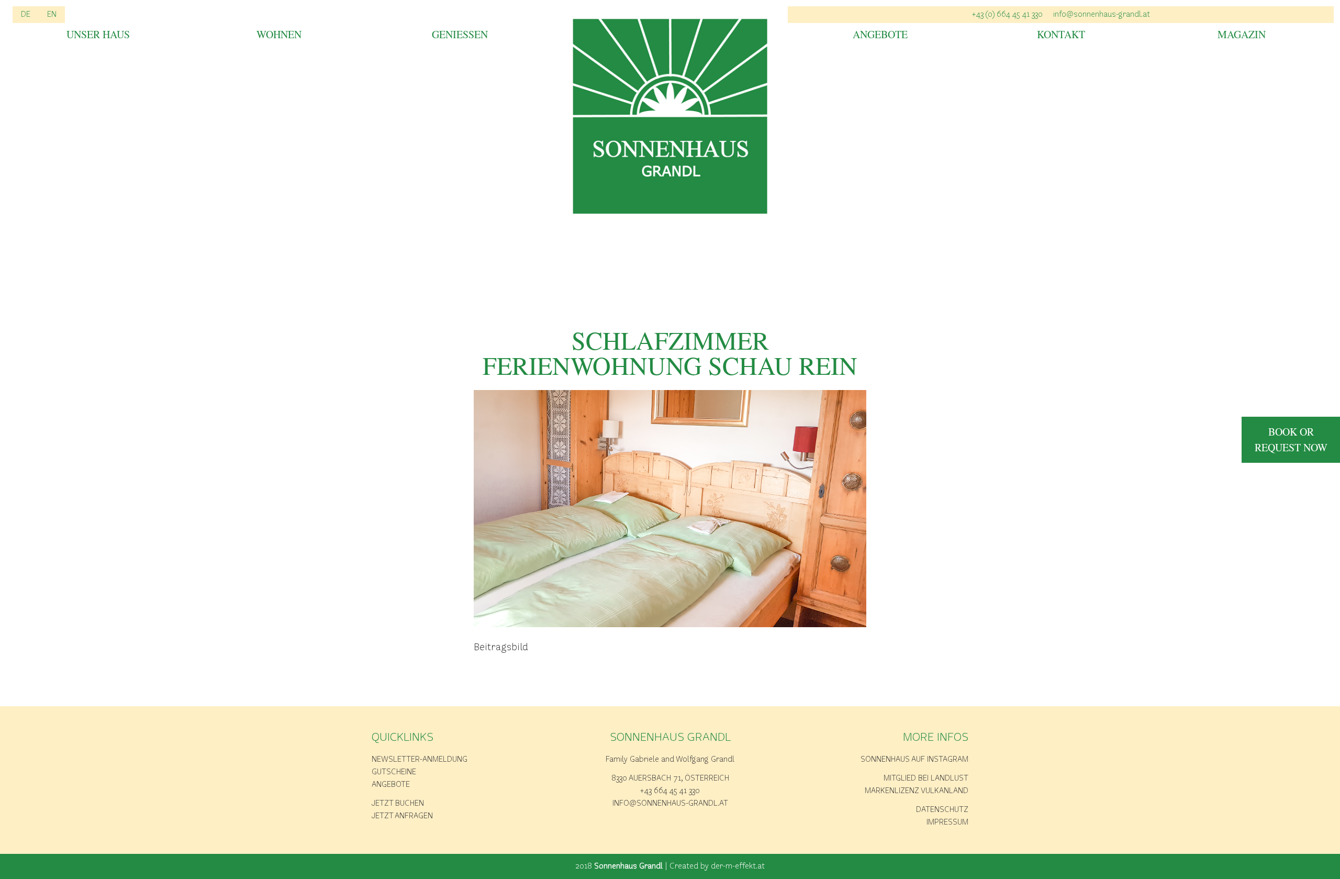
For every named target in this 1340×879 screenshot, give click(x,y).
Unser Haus (98, 35)
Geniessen (460, 35)
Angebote (880, 35)
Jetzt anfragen (402, 816)
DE (25, 14)
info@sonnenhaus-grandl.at (1101, 14)
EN (52, 14)
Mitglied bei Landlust (926, 778)
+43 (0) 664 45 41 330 (1007, 14)
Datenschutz (942, 810)
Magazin (1242, 35)
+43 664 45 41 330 (670, 791)
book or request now (1291, 439)
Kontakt (1061, 35)
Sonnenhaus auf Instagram (914, 759)
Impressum (947, 822)
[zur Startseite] (670, 116)
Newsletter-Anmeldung (419, 759)
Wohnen (279, 35)
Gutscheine (394, 772)
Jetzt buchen (398, 803)
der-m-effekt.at (738, 866)
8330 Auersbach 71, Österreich (670, 778)
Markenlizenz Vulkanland (916, 791)
